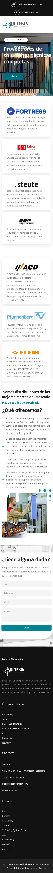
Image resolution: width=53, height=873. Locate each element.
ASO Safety (7, 714)
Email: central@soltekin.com (30, 4)
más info (13, 76)
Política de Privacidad (16, 868)
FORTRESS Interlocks (12, 723)
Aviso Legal (32, 868)
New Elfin (6, 742)
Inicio (4, 811)
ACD (4, 733)
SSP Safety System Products (15, 728)
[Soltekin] (16, 23)
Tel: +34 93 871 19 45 (30, 12)
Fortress (6, 815)
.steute (5, 719)
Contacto (6, 849)
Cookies (42, 868)
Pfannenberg (8, 738)
